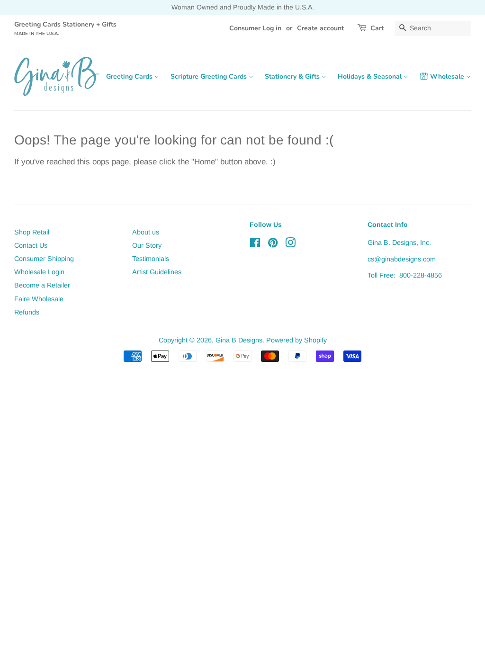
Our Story (147, 245)
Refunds (26, 312)
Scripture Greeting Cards (210, 76)
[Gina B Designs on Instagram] (290, 244)
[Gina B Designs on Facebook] (255, 244)
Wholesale (448, 76)
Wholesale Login (39, 272)
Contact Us (30, 245)
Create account (320, 28)
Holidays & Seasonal (371, 76)
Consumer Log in (255, 28)
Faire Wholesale (38, 299)
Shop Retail (31, 232)
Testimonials (150, 258)
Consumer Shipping (44, 258)
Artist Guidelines (156, 272)
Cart (377, 28)
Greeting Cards (130, 76)
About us (145, 232)
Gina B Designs (239, 340)
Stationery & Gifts (293, 76)
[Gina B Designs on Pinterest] (273, 244)
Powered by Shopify (296, 340)
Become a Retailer (42, 285)
